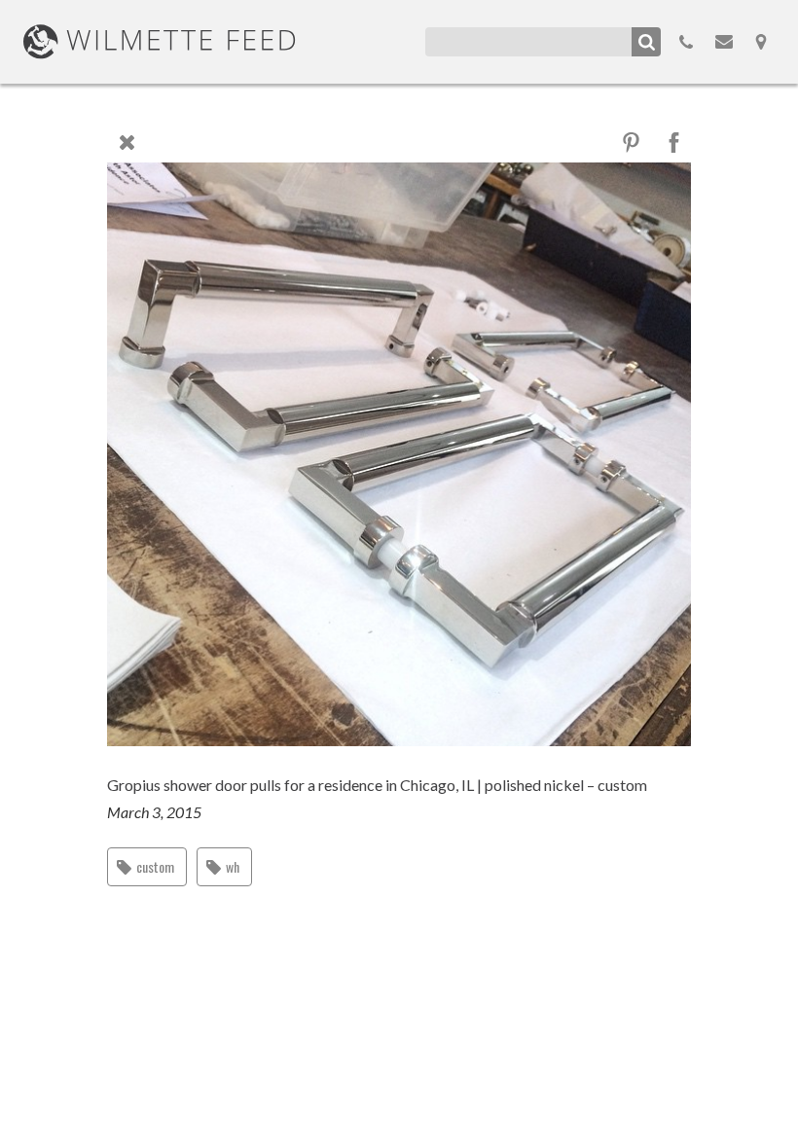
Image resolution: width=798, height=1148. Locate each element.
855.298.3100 (686, 41)
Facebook (673, 142)
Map (761, 41)
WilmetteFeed (159, 41)
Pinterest (631, 142)
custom (155, 866)
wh (232, 866)
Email (724, 41)
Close (126, 142)
